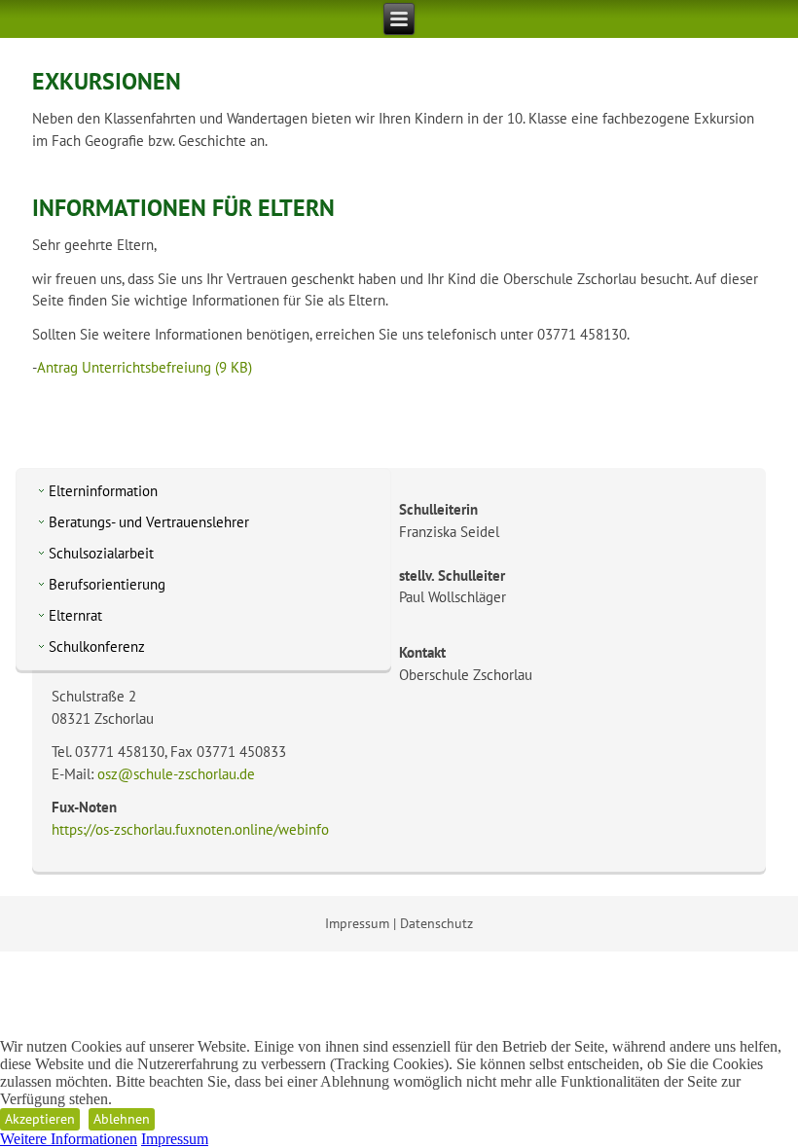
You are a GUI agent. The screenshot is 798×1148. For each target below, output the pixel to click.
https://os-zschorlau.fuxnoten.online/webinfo (190, 829)
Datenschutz (436, 923)
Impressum (357, 923)
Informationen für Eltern (183, 208)
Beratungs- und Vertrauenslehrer (149, 522)
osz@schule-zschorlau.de (176, 774)
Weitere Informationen (68, 1138)
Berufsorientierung (107, 584)
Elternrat (75, 615)
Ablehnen (121, 1119)
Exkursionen (106, 81)
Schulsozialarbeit (101, 553)
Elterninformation (103, 491)
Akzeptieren (40, 1119)
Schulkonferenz (97, 646)
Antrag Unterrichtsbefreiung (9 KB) (144, 367)
